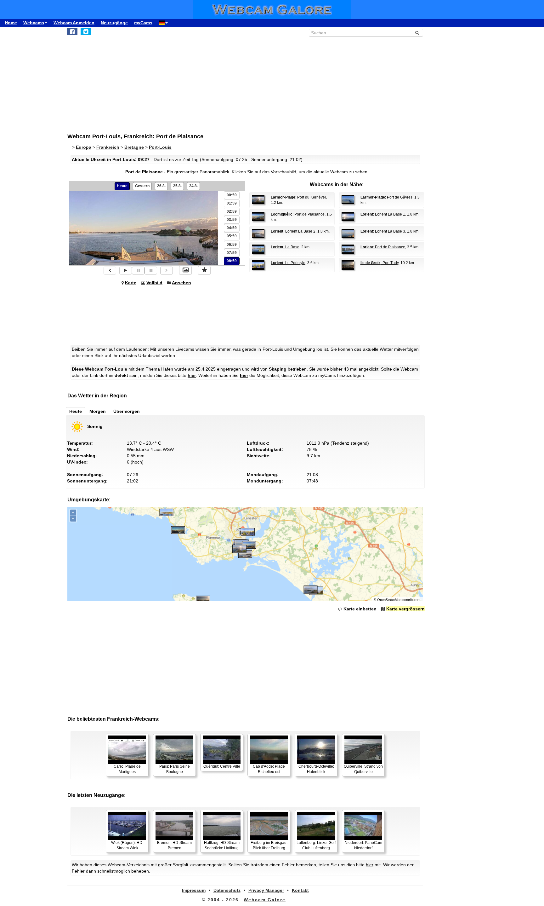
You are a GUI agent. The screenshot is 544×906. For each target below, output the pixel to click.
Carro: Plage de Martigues (127, 769)
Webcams (33, 22)
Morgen (97, 411)
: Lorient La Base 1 (382, 214)
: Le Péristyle (288, 263)
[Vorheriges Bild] (110, 270)
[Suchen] (417, 32)
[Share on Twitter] (85, 31)
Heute (122, 186)
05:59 (232, 236)
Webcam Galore (265, 899)
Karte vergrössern (405, 608)
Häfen (167, 369)
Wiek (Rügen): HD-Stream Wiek (127, 845)
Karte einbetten (360, 608)
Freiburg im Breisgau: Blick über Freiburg (269, 845)
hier (192, 375)
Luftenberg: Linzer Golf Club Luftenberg (316, 845)
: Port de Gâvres (386, 197)
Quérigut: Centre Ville (221, 766)
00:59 (232, 195)
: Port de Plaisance (298, 214)
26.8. (161, 186)
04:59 (232, 228)
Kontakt (300, 890)
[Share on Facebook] (72, 31)
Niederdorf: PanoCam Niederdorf (363, 845)
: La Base (285, 247)
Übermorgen (126, 411)
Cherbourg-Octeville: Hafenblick (316, 769)
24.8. (193, 186)
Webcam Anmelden (74, 22)
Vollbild (154, 282)
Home (11, 22)
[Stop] (150, 270)
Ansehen (181, 282)
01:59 (232, 203)
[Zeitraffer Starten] (125, 270)
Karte (130, 282)
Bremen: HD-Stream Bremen (174, 845)
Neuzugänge (114, 22)
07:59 (232, 253)
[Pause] (138, 270)
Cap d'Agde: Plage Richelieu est (269, 769)
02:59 (232, 211)
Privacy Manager (266, 890)
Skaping (277, 369)
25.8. (177, 186)
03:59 (232, 219)
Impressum (194, 890)
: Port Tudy (379, 263)
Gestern (142, 186)
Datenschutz (227, 890)
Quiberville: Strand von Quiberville (363, 769)
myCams (143, 22)
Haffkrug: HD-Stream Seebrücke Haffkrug (222, 845)
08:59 (232, 261)
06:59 (232, 244)
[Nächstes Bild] (166, 270)
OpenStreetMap (389, 600)
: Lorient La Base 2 (293, 231)
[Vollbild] (185, 270)
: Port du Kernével (298, 197)
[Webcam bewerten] (204, 270)
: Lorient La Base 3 (382, 231)
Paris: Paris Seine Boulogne (174, 769)
